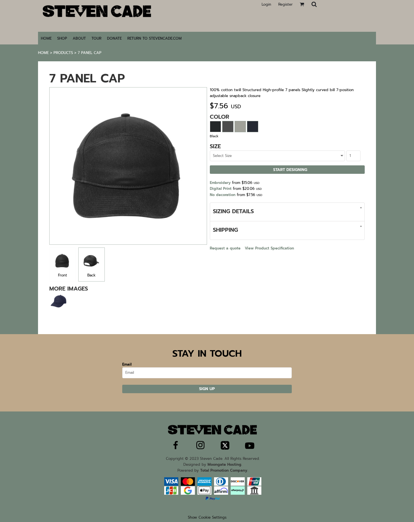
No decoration (222, 194)
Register (285, 4)
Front (62, 275)
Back (91, 275)
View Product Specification (269, 248)
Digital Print (221, 188)
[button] (314, 4)
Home (43, 52)
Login (266, 4)
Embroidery (220, 182)
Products (63, 52)
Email (127, 364)
